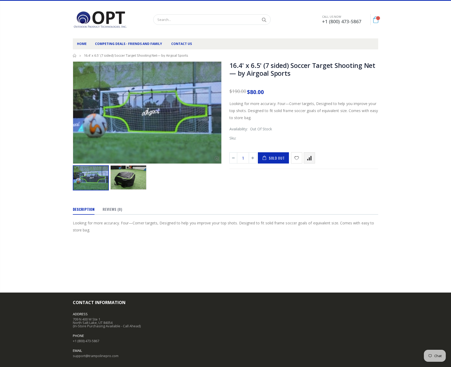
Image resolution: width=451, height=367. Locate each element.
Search (264, 20)
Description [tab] (83, 209)
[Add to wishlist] (296, 158)
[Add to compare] (309, 158)
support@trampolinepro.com (95, 355)
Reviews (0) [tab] (112, 209)
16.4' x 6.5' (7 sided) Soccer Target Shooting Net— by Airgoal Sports (302, 69)
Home (75, 55)
